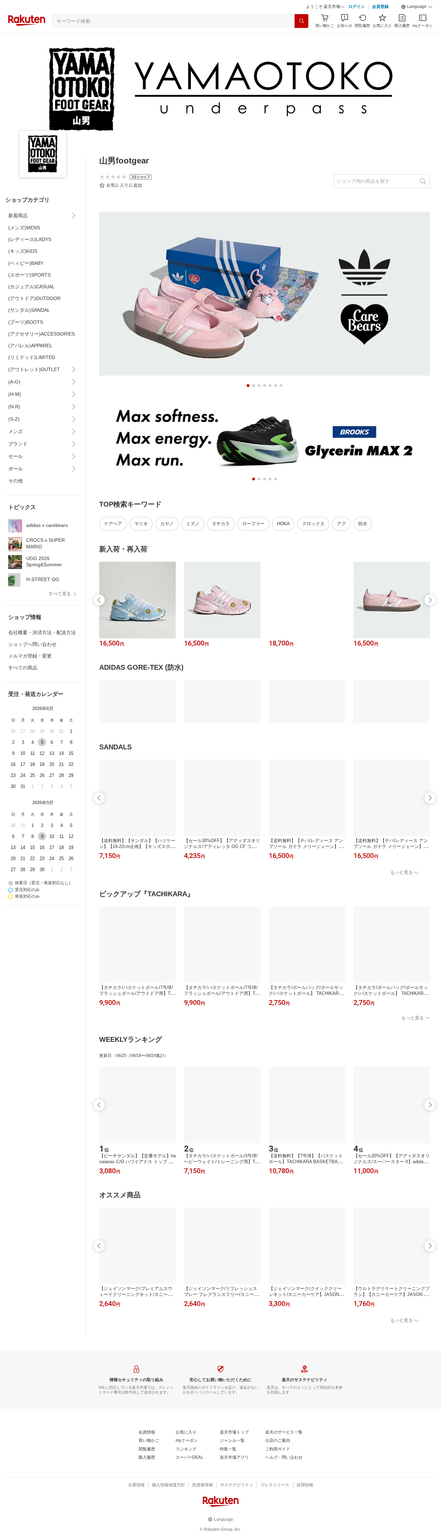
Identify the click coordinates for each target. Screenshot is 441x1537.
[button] (417, 7)
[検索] (301, 21)
